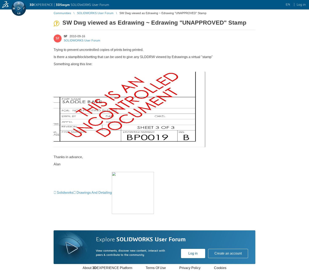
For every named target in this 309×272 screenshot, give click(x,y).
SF (65, 36)
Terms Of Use (156, 268)
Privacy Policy (190, 268)
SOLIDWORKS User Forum (82, 40)
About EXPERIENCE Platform (107, 268)
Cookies (220, 268)
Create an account (228, 253)
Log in (193, 253)
